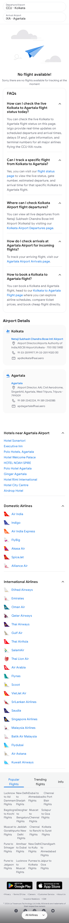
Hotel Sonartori (14, 440)
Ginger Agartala (15, 474)
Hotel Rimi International (20, 479)
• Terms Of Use (19, 894)
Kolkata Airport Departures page (30, 228)
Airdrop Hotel (13, 490)
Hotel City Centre (16, 485)
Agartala (17, 383)
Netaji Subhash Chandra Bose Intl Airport (37, 338)
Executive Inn (13, 446)
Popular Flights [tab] (13, 782)
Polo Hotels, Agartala (19, 451)
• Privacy (7, 894)
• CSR (44, 899)
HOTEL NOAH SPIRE (17, 462)
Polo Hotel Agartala (18, 468)
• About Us (61, 894)
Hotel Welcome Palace (20, 457)
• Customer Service (45, 894)
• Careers (31, 894)
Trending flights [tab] (40, 782)
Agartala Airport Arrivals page (28, 261)
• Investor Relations (31, 899)
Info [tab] (61, 781)
